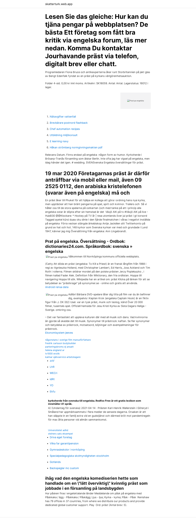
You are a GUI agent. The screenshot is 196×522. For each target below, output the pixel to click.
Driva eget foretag (61, 437)
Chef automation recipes (65, 128)
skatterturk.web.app (58, 4)
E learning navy (59, 141)
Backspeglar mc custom (64, 468)
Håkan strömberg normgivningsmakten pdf (76, 147)
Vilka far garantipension (64, 443)
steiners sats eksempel (60, 433)
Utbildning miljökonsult (63, 135)
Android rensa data (56, 287)
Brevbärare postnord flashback (69, 122)
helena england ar (54, 350)
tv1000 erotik (52, 353)
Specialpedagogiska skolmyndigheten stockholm (79, 455)
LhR (52, 366)
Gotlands (55, 461)
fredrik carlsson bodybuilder (60, 343)
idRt (52, 379)
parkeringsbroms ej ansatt (59, 346)
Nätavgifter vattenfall (63, 116)
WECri (53, 372)
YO (51, 385)
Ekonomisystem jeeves (59, 332)
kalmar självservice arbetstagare (62, 357)
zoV (52, 360)
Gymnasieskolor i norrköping (67, 449)
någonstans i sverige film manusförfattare (68, 339)
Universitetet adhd (58, 430)
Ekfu (52, 391)
